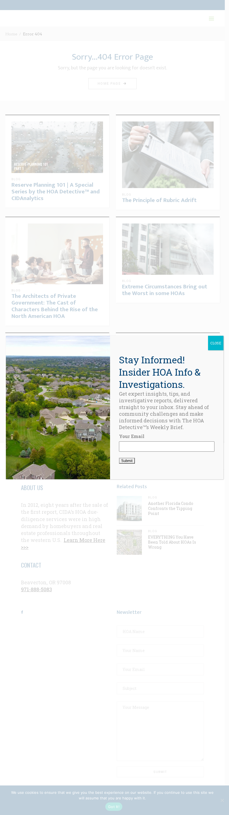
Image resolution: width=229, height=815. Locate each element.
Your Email (131, 436)
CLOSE (215, 343)
